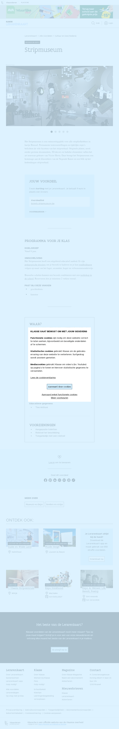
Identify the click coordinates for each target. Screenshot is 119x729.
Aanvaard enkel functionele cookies (59, 394)
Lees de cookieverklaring (43, 377)
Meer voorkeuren (59, 397)
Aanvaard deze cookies (59, 386)
